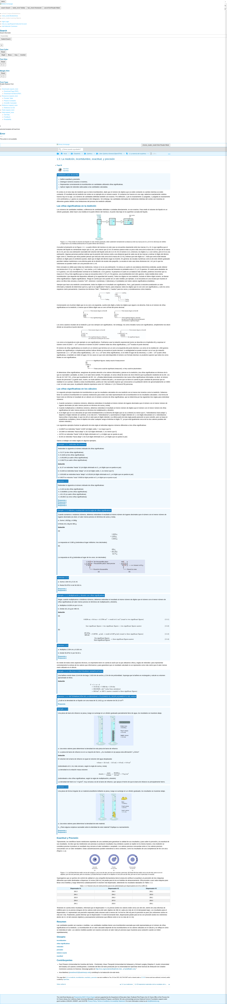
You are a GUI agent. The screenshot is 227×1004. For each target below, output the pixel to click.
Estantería (77, 153)
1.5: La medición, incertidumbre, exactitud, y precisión (81, 977)
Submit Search (6, 39)
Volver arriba (60, 984)
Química (90, 153)
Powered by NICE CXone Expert (84, 997)
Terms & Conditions (103, 1001)
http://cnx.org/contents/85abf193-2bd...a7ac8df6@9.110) (116, 969)
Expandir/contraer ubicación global (169, 153)
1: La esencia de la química (137, 153)
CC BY (143, 977)
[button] (7, 117)
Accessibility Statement (117, 1001)
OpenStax (66, 168)
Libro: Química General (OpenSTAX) (110, 153)
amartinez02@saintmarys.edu (80, 972)
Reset (3, 52)
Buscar (60, 149)
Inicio (65, 153)
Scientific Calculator (10, 103)
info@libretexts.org (153, 1001)
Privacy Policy (92, 1001)
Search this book (5, 33)
